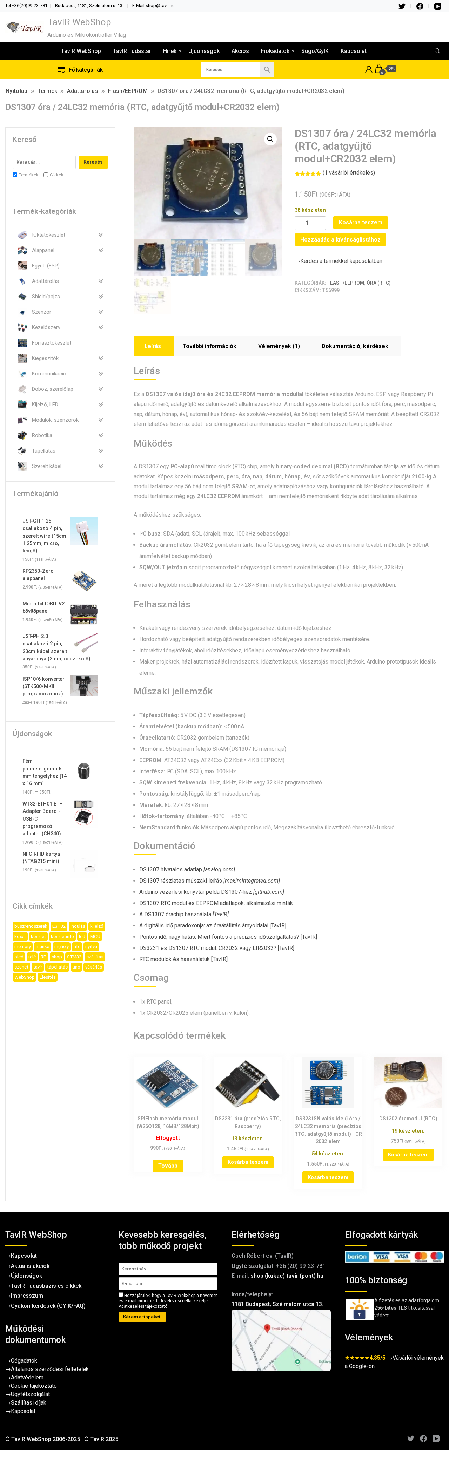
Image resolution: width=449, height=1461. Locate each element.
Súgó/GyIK (315, 51)
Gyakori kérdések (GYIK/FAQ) (48, 1306)
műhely (61, 946)
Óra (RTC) (379, 283)
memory (22, 946)
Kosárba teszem (360, 222)
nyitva (91, 946)
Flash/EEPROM (345, 283)
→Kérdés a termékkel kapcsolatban (338, 261)
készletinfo (62, 936)
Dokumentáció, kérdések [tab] (355, 346)
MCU (95, 936)
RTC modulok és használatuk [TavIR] (183, 959)
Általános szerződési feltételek (50, 1369)
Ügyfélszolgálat (30, 1394)
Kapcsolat (354, 51)
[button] (270, 139)
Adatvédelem (27, 1377)
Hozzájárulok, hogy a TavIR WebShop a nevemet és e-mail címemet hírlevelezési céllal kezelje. (168, 1301)
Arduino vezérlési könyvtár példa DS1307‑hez (211, 892)
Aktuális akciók (30, 1266)
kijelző (96, 926)
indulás (78, 926)
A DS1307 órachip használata (184, 914)
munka (42, 946)
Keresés (93, 162)
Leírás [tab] (153, 346)
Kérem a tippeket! (142, 1316)
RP (44, 956)
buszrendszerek (30, 926)
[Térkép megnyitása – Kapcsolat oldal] (281, 1341)
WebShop (24, 977)
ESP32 (59, 926)
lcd (82, 936)
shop (57, 956)
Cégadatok (24, 1360)
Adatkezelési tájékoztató (143, 1306)
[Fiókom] (369, 68)
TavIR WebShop (79, 22)
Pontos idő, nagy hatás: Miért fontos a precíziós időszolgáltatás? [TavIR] (228, 936)
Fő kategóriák (86, 70)
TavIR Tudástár (132, 51)
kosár (20, 936)
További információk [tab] (209, 346)
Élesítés (48, 977)
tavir (37, 967)
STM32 (74, 956)
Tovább (167, 1165)
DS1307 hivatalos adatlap (187, 869)
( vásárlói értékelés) (349, 172)
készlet (38, 936)
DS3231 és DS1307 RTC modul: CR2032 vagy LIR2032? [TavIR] (216, 948)
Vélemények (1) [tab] (279, 346)
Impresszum (27, 1295)
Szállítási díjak (28, 1402)
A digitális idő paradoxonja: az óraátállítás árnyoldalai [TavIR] (212, 925)
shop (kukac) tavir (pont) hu (286, 1275)
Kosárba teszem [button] (248, 1162)
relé (32, 956)
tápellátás (57, 967)
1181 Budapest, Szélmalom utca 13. (277, 1304)
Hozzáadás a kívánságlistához (340, 239)
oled (19, 956)
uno (76, 967)
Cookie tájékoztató (34, 1385)
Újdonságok (204, 51)
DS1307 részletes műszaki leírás (209, 880)
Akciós (240, 51)
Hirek (169, 51)
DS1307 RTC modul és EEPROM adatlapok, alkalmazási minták (216, 903)
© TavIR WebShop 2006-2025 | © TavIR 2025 (61, 1439)
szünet (21, 967)
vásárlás (93, 967)
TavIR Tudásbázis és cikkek (46, 1286)
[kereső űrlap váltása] (437, 51)
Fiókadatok (275, 51)
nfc (77, 946)
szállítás (94, 956)
